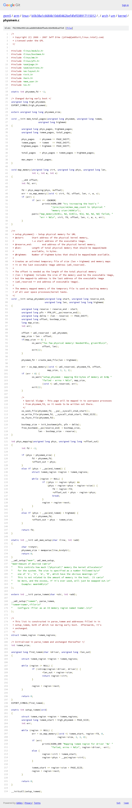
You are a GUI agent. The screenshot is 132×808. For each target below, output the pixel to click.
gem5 (7, 16)
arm (16, 16)
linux (25, 16)
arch (105, 16)
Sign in (125, 5)
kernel (122, 16)
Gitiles (19, 802)
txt (118, 802)
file (69, 28)
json (126, 802)
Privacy (28, 802)
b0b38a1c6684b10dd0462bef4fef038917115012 (63, 16)
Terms (37, 802)
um (113, 16)
